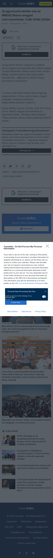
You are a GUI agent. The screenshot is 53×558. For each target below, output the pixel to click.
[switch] (44, 296)
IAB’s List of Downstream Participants (29, 283)
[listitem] (25, 291)
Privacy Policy (40, 311)
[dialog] (26, 279)
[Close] (48, 246)
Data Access (26, 311)
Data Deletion (12, 311)
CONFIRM (15, 303)
